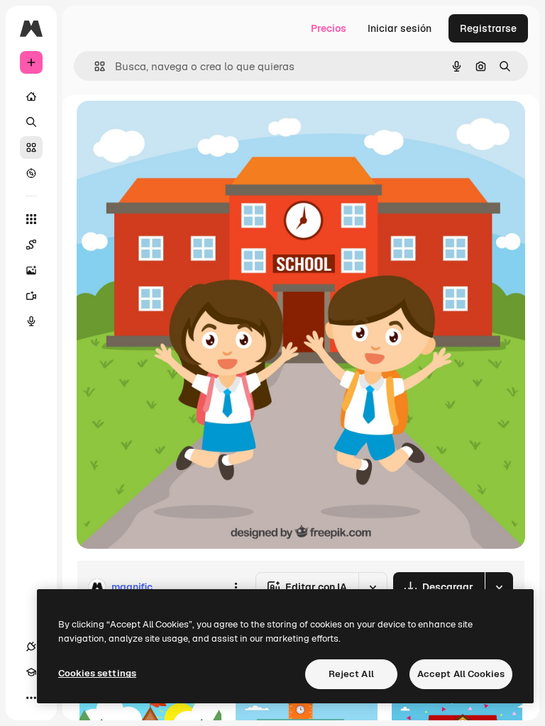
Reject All (351, 674)
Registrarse (488, 28)
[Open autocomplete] (94, 66)
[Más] (31, 697)
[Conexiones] (31, 646)
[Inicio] (31, 96)
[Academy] (31, 672)
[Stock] (31, 147)
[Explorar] (31, 173)
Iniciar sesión (399, 28)
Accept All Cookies (461, 674)
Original (167, 127)
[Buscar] (31, 122)
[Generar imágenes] (31, 270)
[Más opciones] (235, 587)
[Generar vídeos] (31, 295)
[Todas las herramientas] (31, 219)
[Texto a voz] (31, 321)
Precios (328, 28)
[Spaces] (31, 244)
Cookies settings (97, 673)
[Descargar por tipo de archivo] (499, 587)
